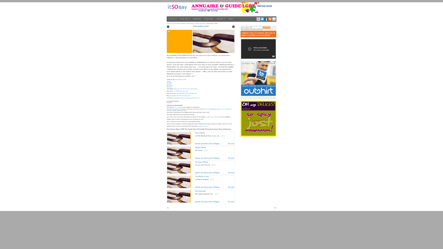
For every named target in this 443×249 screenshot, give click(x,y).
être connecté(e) (178, 107)
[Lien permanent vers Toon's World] (178, 144)
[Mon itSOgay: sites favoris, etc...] (258, 19)
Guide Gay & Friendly (173, 23)
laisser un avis (221, 109)
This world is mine (201, 26)
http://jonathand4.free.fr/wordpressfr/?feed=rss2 (186, 98)
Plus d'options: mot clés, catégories (252, 29)
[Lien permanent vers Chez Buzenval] (178, 202)
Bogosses (197, 19)
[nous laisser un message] (274, 19)
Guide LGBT (184, 19)
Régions (220, 19)
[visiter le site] (213, 41)
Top (168, 208)
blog (181, 91)
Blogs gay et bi (200, 23)
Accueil (172, 19)
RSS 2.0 (206, 109)
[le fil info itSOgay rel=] (270, 19)
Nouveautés (194, 88)
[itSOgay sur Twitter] (262, 19)
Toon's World (200, 133)
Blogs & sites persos (188, 23)
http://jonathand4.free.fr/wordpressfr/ (187, 93)
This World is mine (202, 176)
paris (187, 91)
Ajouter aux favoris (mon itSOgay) (207, 143)
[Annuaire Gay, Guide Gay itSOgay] (177, 15)
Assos (230, 19)
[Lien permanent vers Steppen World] (178, 158)
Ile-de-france (186, 88)
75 (174, 91)
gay (184, 91)
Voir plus (231, 143)
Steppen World (200, 147)
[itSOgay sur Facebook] (266, 19)
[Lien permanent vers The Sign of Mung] (178, 173)
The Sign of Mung (201, 162)
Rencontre (209, 19)
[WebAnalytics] (171, 210)
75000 (177, 91)
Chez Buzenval (200, 191)
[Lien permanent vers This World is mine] (178, 187)
